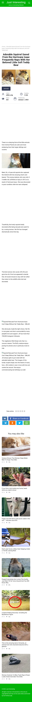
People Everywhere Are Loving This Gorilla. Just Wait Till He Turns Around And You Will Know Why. (15, 580)
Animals (6, 88)
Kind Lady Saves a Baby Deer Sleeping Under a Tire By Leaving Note (16, 549)
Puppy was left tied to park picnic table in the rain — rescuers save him (16, 519)
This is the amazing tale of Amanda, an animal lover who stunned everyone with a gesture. (15, 644)
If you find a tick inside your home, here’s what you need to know (14, 489)
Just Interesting (16, 2)
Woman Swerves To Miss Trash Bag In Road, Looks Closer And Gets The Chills (16, 675)
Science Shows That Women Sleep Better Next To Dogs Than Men (15, 459)
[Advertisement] (16, 28)
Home (3, 46)
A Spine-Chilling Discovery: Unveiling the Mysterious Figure (14, 613)
